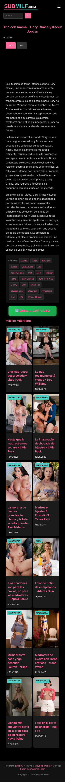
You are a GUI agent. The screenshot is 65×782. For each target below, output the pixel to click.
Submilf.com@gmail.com (32, 769)
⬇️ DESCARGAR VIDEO (32, 310)
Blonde (14, 266)
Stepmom (32, 291)
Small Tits (35, 285)
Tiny (13, 297)
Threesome (47, 291)
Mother (49, 273)
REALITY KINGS (45, 279)
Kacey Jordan (17, 273)
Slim (24, 285)
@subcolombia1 (42, 765)
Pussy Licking (27, 279)
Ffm (39, 266)
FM (22, 45)
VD (10, 45)
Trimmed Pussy (35, 297)
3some (24, 260)
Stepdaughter (17, 291)
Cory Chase (27, 266)
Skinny (14, 285)
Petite (13, 279)
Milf (30, 273)
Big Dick (46, 260)
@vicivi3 (19, 765)
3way (35, 260)
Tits (21, 297)
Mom (38, 273)
